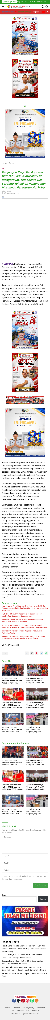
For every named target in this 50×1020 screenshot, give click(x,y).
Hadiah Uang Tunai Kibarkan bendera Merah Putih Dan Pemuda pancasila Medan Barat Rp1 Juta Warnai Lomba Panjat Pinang (25, 608)
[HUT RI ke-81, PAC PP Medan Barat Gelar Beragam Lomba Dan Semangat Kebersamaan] (37, 670)
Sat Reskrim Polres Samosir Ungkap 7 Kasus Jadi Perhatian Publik (22, 632)
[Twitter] (19, 1001)
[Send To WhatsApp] (46, 653)
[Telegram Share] (41, 653)
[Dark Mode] (42, 7)
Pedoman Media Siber (21, 1010)
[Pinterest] (23, 1001)
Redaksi (35, 1010)
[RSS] (36, 1001)
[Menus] (3, 6)
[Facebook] (14, 1001)
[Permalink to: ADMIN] (4, 192)
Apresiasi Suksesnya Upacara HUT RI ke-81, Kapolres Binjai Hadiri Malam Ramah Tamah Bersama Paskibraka (24, 626)
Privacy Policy (28, 1008)
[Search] (46, 7)
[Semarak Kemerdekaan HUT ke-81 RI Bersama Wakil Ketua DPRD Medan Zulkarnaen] (13, 694)
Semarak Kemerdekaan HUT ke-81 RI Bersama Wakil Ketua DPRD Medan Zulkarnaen (23, 620)
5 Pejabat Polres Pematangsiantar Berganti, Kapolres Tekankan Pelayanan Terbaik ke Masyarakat (23, 637)
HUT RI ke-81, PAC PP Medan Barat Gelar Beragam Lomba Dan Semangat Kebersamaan (22, 615)
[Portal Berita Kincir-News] (18, 6)
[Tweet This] (32, 653)
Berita (4, 168)
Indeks (7, 1008)
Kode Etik (16, 1008)
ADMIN (9, 192)
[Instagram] (27, 1001)
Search (4, 895)
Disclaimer (41, 1008)
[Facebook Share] (27, 653)
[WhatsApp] (32, 1001)
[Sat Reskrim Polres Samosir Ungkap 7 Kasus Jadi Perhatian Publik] (13, 719)
